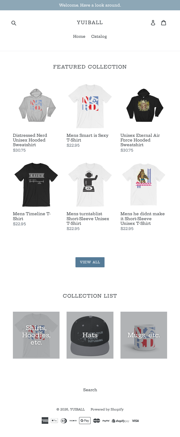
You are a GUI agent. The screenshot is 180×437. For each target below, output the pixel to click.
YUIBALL (90, 22)
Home (79, 36)
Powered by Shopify (107, 409)
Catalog (99, 36)
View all (90, 262)
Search (90, 389)
